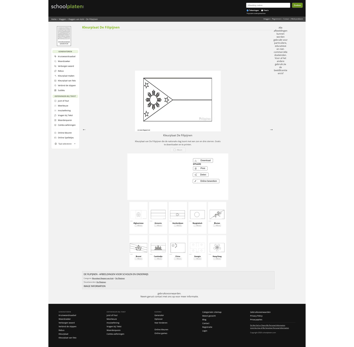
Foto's (266, 10)
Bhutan (217, 223)
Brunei (138, 256)
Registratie (207, 327)
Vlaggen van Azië (76, 19)
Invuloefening (113, 322)
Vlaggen (62, 19)
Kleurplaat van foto (67, 337)
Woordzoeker (65, 319)
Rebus (61, 330)
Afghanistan (138, 223)
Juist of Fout (112, 315)
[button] (206, 181)
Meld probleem (297, 19)
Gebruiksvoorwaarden (260, 312)
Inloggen (266, 19)
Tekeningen (254, 10)
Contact (286, 19)
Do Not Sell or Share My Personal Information (267, 325)
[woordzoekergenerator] (64, 45)
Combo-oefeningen (115, 334)
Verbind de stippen (67, 326)
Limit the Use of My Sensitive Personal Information (269, 328)
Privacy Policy (256, 315)
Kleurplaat (63, 334)
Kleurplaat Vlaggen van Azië (103, 278)
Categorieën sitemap (212, 312)
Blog (204, 319)
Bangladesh (197, 223)
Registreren (276, 19)
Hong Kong (217, 256)
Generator (159, 315)
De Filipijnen (92, 19)
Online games (160, 333)
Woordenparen (114, 330)
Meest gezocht (209, 315)
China (177, 256)
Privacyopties (256, 319)
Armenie (158, 223)
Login (204, 330)
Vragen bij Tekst (114, 326)
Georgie (197, 256)
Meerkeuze (112, 319)
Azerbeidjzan (177, 223)
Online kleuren (161, 329)
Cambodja (158, 256)
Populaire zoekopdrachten (256, 13)
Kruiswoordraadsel (67, 315)
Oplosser (158, 319)
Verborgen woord (67, 322)
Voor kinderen (160, 322)
